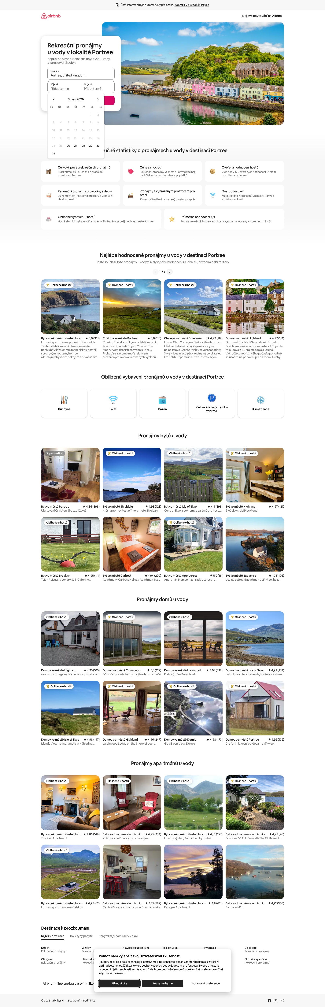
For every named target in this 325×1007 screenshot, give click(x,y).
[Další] (170, 272)
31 (53, 153)
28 (83, 145)
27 (75, 145)
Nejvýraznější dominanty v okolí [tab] (118, 936)
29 (90, 145)
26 (68, 145)
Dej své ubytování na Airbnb (262, 16)
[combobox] (81, 75)
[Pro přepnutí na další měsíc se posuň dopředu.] (98, 99)
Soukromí (73, 1000)
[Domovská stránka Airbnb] (51, 16)
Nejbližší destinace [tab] (52, 936)
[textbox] (64, 88)
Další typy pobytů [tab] (81, 936)
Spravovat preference (206, 983)
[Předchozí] (156, 272)
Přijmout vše (119, 983)
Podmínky (89, 1000)
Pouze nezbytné (162, 983)
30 (98, 145)
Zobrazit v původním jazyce (192, 5)
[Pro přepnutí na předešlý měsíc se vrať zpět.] (54, 99)
